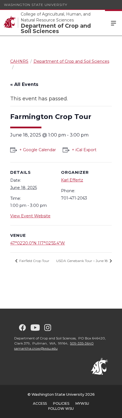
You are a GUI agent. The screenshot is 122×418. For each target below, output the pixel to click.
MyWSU (82, 403)
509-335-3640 (82, 343)
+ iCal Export (84, 149)
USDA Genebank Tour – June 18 (82, 261)
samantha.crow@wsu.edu (36, 348)
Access (40, 403)
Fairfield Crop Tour (33, 261)
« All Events (24, 84)
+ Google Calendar (37, 149)
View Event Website (30, 215)
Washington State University (35, 5)
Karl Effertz (72, 180)
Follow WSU (61, 408)
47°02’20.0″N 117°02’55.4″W (37, 243)
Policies (61, 403)
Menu (113, 22)
